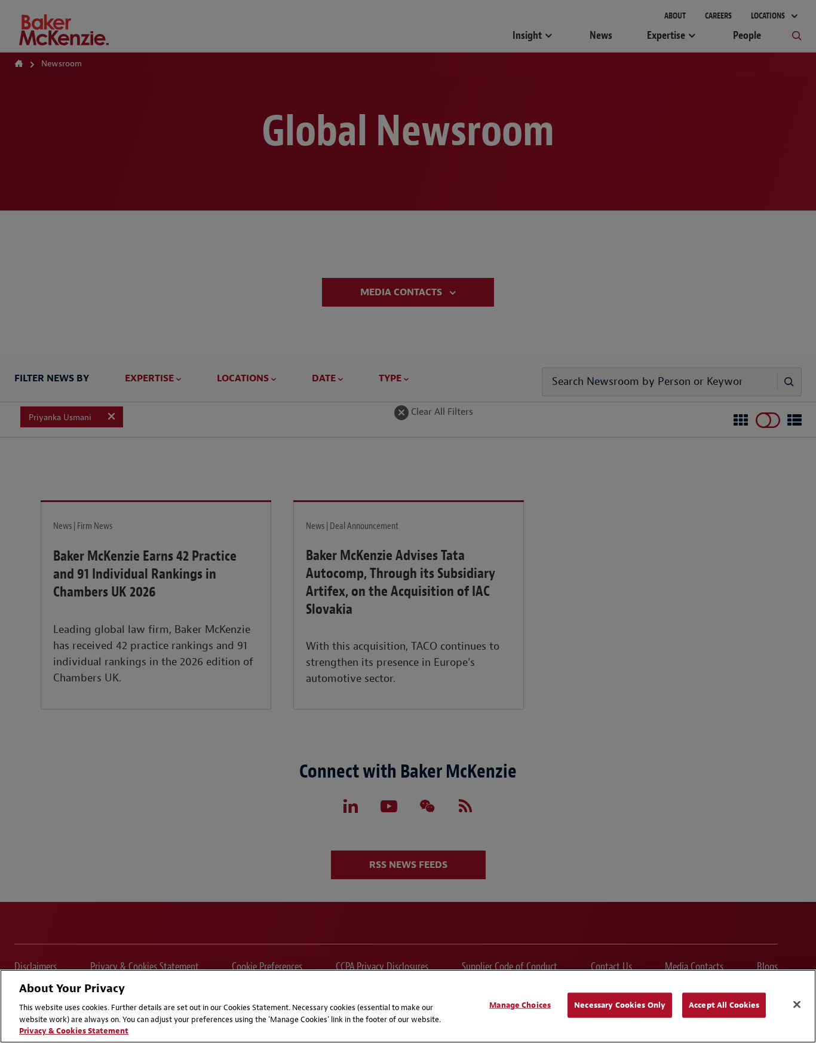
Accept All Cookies (724, 1005)
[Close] (797, 1005)
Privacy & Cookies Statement (73, 1031)
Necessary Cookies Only (619, 1005)
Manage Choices (520, 1005)
